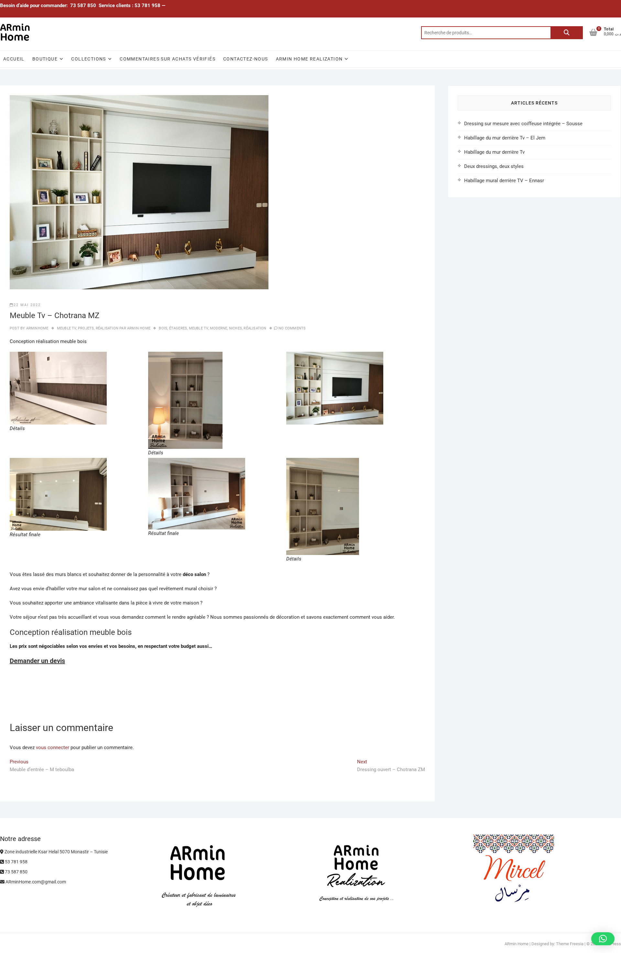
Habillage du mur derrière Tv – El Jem (504, 138)
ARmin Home (24, 674)
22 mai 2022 (27, 305)
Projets (86, 328)
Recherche (566, 32)
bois (163, 328)
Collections (88, 58)
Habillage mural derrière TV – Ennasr (504, 180)
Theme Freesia (569, 943)
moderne (218, 328)
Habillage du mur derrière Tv (494, 152)
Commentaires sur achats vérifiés (167, 58)
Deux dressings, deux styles (494, 166)
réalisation (255, 328)
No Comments (292, 328)
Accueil (14, 58)
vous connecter (52, 747)
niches (235, 328)
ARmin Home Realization (309, 58)
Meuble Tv (66, 328)
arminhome (36, 328)
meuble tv (198, 328)
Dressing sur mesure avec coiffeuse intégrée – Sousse (523, 124)
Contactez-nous (245, 58)
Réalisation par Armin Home (123, 328)
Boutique (45, 58)
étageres (178, 328)
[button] (603, 938)
